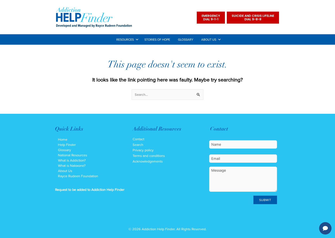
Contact (138, 139)
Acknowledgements (148, 161)
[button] (137, 39)
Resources (125, 39)
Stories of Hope (157, 39)
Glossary (185, 39)
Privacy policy (143, 150)
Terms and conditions (149, 155)
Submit (265, 200)
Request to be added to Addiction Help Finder (89, 189)
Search (138, 144)
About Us (208, 39)
